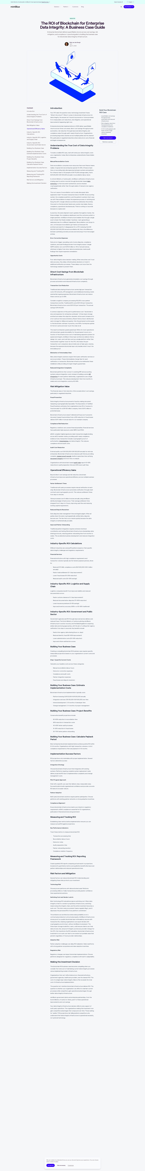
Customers (75, 6)
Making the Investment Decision (36, 183)
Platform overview (108, 142)
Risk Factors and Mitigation (35, 180)
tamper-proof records (64, 456)
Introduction (31, 111)
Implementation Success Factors (37, 167)
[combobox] (130, 2)
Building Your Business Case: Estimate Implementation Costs (36, 152)
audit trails (77, 462)
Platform (65, 6)
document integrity (56, 458)
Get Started (128, 6)
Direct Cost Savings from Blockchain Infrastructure (35, 121)
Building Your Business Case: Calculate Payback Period (35, 163)
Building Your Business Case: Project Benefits (35, 158)
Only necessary (61, 1165)
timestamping (63, 441)
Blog (82, 6)
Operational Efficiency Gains (36, 128)
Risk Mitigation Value (33, 125)
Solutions (56, 6)
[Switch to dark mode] (121, 6)
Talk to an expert (107, 138)
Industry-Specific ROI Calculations (33, 133)
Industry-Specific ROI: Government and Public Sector (36, 144)
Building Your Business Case (35, 148)
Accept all (50, 1165)
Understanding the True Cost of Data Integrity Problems (37, 115)
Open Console (117, 2)
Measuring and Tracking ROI (35, 171)
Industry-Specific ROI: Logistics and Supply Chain (36, 138)
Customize (71, 1165)
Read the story (45, 2)
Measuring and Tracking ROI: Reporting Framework (35, 175)
